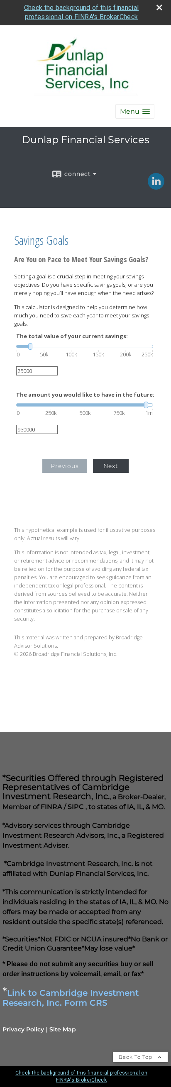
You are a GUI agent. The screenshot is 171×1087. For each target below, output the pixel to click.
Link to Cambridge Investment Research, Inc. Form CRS (70, 998)
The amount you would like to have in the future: (85, 394)
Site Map (62, 1029)
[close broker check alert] (159, 7)
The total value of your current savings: (72, 336)
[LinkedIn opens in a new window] (156, 187)
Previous (65, 466)
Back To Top (136, 1057)
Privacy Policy (23, 1029)
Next (110, 466)
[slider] (84, 346)
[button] (134, 111)
